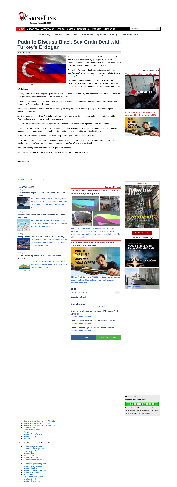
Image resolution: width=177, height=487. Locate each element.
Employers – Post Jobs (108, 337)
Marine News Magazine (33, 466)
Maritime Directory (31, 479)
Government (87, 35)
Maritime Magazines (31, 472)
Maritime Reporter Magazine (35, 464)
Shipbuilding (44, 35)
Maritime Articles (30, 436)
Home (20, 29)
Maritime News (30, 427)
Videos (71, 29)
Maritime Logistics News (33, 447)
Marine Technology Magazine (35, 470)
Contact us (83, 29)
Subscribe (109, 29)
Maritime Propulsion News (34, 460)
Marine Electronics (31, 457)
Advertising (47, 29)
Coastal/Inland (71, 35)
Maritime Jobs (29, 453)
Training (113, 35)
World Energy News (31, 451)
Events (61, 29)
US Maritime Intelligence (33, 477)
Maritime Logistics (31, 468)
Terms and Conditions (32, 430)
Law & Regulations (129, 35)
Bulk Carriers (22, 179)
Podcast (96, 29)
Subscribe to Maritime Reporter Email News (40, 425)
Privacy (27, 432)
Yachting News (29, 455)
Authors (27, 438)
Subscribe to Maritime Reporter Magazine (40, 421)
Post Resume (83, 337)
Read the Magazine (142, 233)
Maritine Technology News (34, 449)
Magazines (32, 29)
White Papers (29, 474)
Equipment (101, 35)
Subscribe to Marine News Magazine (38, 423)
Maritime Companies (32, 481)
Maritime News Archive (33, 434)
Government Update (36, 179)
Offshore (58, 35)
